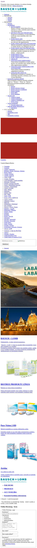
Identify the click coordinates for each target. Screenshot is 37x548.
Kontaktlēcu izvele (13, 112)
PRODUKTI (8, 489)
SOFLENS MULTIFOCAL (18, 72)
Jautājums (5, 522)
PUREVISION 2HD (16, 39)
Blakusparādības (8, 520)
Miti (9, 114)
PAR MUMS (8, 485)
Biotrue (13, 86)
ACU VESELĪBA (10, 492)
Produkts (6, 517)
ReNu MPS (14, 92)
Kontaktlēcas (11, 25)
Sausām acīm (11, 95)
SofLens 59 (14, 59)
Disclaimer (5, 537)
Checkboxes (5, 515)
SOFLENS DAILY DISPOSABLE (20, 60)
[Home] (14, 11)
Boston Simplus (15, 91)
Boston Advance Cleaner (18, 88)
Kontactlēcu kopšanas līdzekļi (16, 79)
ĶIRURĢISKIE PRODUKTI (16, 106)
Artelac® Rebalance (16, 99)
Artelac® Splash (15, 97)
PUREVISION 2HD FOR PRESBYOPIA (23, 48)
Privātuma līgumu (10, 543)
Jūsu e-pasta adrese (7, 534)
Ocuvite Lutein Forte (16, 105)
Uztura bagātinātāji (13, 103)
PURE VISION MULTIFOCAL (20, 57)
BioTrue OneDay (15, 26)
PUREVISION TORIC (17, 56)
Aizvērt (3, 1)
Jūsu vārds (5, 530)
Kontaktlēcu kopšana (13, 115)
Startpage (6, 14)
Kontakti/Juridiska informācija (15, 496)
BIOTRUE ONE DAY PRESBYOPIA (22, 33)
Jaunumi (10, 17)
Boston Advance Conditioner (19, 89)
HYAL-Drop (14, 102)
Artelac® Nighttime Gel (17, 100)
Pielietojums (7, 518)
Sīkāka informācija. (17, 6)
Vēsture (10, 20)
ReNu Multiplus (15, 94)
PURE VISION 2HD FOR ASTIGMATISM (23, 43)
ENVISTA (14, 108)
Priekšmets (5, 512)
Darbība (10, 19)
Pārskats (10, 23)
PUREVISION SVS (16, 54)
